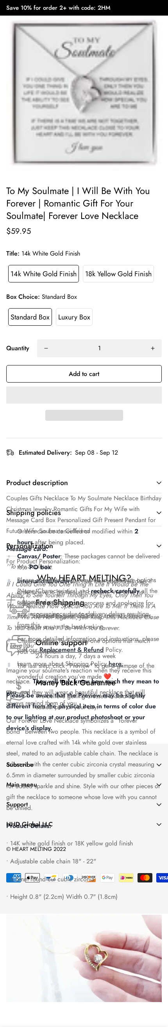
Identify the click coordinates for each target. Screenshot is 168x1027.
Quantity (17, 348)
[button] (84, 395)
